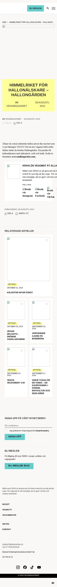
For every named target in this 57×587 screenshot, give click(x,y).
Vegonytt (7, 510)
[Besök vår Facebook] (25, 568)
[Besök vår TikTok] (32, 568)
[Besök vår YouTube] (39, 568)
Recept (6, 504)
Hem (4, 22)
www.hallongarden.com (23, 156)
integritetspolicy (42, 431)
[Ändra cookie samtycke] (53, 583)
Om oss (5, 524)
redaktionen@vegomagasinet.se (18, 552)
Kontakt (6, 529)
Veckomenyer (9, 515)
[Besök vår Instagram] (18, 568)
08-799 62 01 (7, 557)
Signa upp (14, 436)
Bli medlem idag (19, 465)
